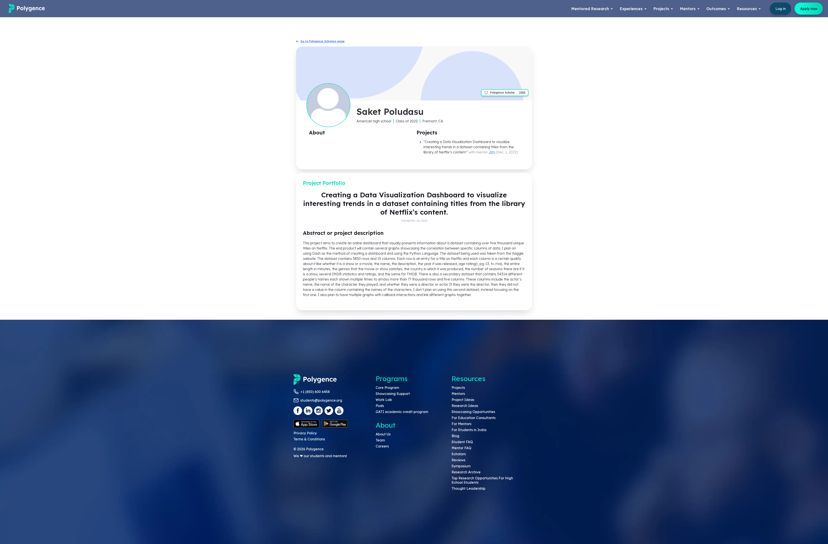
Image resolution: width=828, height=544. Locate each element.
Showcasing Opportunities (473, 412)
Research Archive (466, 472)
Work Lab (384, 399)
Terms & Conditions (309, 439)
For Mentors (461, 424)
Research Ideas (465, 406)
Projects (458, 387)
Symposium (461, 466)
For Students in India (469, 430)
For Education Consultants (474, 418)
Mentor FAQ (461, 448)
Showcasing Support (393, 393)
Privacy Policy (305, 433)
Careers (382, 446)
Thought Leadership (468, 488)
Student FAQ (462, 442)
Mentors (458, 393)
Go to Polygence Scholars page (322, 41)
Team (380, 440)
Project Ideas (463, 399)
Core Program (387, 387)
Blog (455, 436)
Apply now (808, 8)
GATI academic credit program (402, 412)
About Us (383, 434)
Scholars (459, 454)
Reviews (458, 460)
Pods (380, 406)
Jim (492, 152)
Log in (780, 8)
